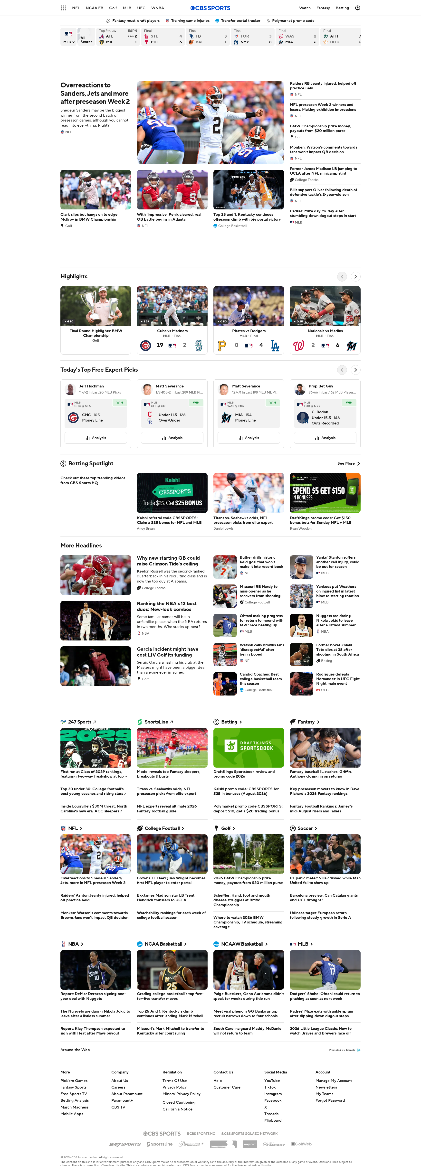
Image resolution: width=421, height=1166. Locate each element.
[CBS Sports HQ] (201, 1133)
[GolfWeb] (301, 1144)
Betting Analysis (74, 1100)
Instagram (273, 1093)
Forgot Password (330, 1100)
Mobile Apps (71, 1113)
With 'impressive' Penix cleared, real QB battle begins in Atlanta (172, 198)
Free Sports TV (73, 1093)
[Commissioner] (223, 1142)
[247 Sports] (125, 1143)
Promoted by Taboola (342, 1050)
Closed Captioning (179, 1102)
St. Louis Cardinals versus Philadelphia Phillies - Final (163, 37)
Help (217, 1080)
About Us (119, 1080)
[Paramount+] (191, 1143)
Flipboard (273, 1120)
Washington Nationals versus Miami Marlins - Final (297, 37)
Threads (271, 1113)
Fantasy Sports (73, 1087)
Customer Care (226, 1087)
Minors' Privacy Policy (182, 1093)
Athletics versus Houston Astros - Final (342, 37)
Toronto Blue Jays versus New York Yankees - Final (253, 37)
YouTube (272, 1080)
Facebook (272, 1100)
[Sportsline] (160, 1143)
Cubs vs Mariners (172, 320)
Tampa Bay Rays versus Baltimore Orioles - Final (208, 37)
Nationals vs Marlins (325, 320)
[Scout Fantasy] (274, 1144)
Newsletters (326, 1087)
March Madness (74, 1107)
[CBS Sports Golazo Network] (249, 1133)
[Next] (356, 277)
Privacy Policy (175, 1087)
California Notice (177, 1109)
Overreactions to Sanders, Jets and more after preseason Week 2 (172, 122)
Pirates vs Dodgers (248, 320)
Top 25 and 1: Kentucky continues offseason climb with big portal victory (248, 198)
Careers (118, 1087)
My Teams (324, 1093)
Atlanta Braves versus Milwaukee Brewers (118, 37)
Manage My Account (334, 1080)
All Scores (86, 37)
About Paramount (127, 1093)
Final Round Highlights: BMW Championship (95, 320)
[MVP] (250, 1142)
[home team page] (73, 413)
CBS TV (118, 1107)
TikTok (270, 1087)
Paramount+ (122, 1100)
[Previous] (342, 277)
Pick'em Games (73, 1080)
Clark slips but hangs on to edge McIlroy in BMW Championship (95, 198)
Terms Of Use (175, 1080)
